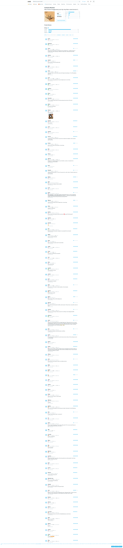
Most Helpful (53, 34)
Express (35, 4)
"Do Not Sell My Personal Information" (116, 543)
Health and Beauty (84, 4)
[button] (85, 1)
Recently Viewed (49, 4)
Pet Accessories (69, 4)
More (89, 4)
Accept (113, 546)
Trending (54, 4)
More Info (120, 546)
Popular (30, 4)
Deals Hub (41, 4)
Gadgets (74, 4)
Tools (78, 4)
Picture (48, 34)
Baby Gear (63, 4)
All (45, 34)
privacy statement (38, 543)
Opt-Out (116, 546)
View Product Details (61, 20)
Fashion (58, 4)
